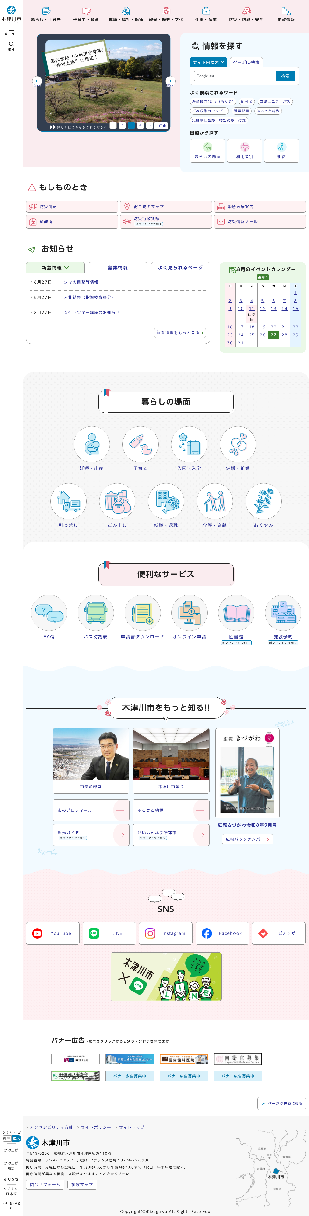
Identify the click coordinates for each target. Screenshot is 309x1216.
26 (263, 335)
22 (296, 327)
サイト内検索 (206, 62)
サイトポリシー (96, 1127)
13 (274, 309)
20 (274, 327)
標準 (6, 1138)
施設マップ (82, 1185)
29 (296, 335)
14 (284, 309)
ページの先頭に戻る (285, 1103)
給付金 (247, 101)
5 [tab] (149, 125)
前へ (37, 85)
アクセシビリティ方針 (51, 1127)
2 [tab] (122, 125)
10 (241, 309)
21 (284, 327)
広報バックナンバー (245, 839)
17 (241, 327)
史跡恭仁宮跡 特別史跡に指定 (219, 120)
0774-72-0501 (60, 1160)
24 (241, 335)
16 (230, 327)
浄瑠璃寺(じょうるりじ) (213, 101)
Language (11, 1205)
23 (230, 335)
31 (241, 343)
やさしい (11, 1191)
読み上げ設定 (11, 1165)
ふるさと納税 (268, 111)
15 (296, 309)
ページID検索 (246, 62)
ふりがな (11, 1179)
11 (252, 309)
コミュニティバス (275, 101)
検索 (285, 76)
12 (263, 309)
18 (252, 327)
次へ (170, 85)
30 (230, 343)
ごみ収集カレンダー (209, 111)
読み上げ (11, 1150)
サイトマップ (132, 1127)
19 (263, 327)
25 (252, 335)
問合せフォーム (45, 1185)
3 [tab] (131, 125)
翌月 (261, 277)
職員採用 (241, 111)
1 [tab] (113, 125)
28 (284, 335)
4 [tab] (140, 125)
